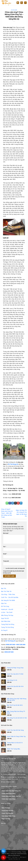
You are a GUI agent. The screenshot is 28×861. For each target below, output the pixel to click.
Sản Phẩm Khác (5, 621)
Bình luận (6, 533)
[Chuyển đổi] (26, 588)
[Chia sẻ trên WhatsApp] (7, 503)
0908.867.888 (10, 644)
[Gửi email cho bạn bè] (15, 503)
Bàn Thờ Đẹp (6, 808)
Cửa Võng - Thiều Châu (8, 594)
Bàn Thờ (3, 588)
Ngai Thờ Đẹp (6, 819)
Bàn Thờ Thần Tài (6, 591)
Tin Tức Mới (14, 10)
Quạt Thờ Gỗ (5, 618)
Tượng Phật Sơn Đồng (7, 624)
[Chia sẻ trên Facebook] (9, 503)
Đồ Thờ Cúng (5, 606)
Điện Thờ (3, 603)
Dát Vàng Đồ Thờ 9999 (8, 600)
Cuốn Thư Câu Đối (7, 813)
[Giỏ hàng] (18, 2)
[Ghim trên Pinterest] (18, 503)
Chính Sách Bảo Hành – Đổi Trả (11, 796)
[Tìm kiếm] (21, 2)
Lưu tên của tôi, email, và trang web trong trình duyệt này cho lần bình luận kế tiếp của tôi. (14, 571)
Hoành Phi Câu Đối (7, 810)
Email (5, 553)
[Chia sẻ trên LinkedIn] (21, 503)
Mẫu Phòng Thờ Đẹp (7, 615)
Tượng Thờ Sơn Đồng (7, 627)
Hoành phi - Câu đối (7, 609)
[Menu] (25, 2)
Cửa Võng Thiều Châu (8, 816)
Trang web (6, 561)
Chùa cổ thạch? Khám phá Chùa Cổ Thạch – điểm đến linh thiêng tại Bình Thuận (7, 513)
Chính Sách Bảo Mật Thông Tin (11, 791)
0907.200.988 (20, 644)
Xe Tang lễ (4, 630)
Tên (4, 546)
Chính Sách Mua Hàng (8, 799)
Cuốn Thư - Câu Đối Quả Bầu (9, 597)
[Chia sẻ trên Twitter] (12, 503)
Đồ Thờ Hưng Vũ (10, 641)
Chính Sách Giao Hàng (8, 793)
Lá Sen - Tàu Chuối (6, 612)
